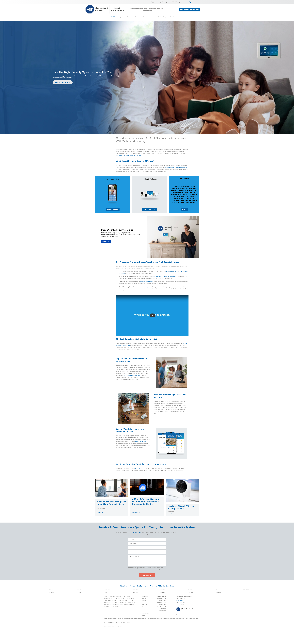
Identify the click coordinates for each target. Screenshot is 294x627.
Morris (216, 589)
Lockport (51, 592)
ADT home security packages (132, 375)
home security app (140, 442)
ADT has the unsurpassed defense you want (128, 155)
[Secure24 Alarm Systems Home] (105, 9)
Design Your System (62, 82)
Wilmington (107, 589)
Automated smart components (143, 287)
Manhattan (162, 589)
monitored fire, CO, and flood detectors (165, 276)
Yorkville (190, 589)
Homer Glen (135, 589)
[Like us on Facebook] (177, 615)
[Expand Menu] (141, 17)
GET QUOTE (147, 575)
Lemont (51, 589)
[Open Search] (190, 2)
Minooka (79, 589)
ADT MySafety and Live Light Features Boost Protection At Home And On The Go (145, 501)
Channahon (163, 592)
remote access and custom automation (176, 167)
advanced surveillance (146, 281)
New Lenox (246, 589)
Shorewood (190, 592)
